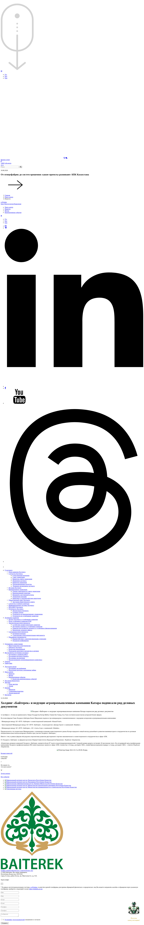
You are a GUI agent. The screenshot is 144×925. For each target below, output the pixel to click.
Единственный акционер (21, 575)
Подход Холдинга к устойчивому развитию (23, 619)
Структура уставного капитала (19, 603)
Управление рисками (20, 596)
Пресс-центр (9, 197)
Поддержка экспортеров (17, 658)
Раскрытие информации (21, 640)
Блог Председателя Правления (11, 204)
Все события (5, 777)
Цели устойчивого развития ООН (20, 621)
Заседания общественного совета (24, 602)
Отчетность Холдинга (16, 609)
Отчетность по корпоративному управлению (28, 614)
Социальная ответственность (18, 632)
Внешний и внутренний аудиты (23, 595)
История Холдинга (15, 588)
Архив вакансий (14, 693)
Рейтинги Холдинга (15, 647)
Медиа (7, 211)
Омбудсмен (8, 663)
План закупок (13, 684)
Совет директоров (19, 577)
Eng (6, 78)
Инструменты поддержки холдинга (16, 653)
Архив (11, 686)
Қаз (6, 76)
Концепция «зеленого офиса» (22, 630)
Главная (7, 195)
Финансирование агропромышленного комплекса (25, 660)
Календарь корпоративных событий (25, 679)
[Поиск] (64, 158)
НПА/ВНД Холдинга (16, 607)
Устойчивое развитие (12, 618)
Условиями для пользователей (15, 920)
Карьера (7, 688)
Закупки (7, 682)
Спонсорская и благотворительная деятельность (29, 635)
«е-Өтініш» (34, 887)
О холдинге (8, 570)
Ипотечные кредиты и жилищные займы (22, 670)
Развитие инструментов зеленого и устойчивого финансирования (35, 628)
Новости (7, 209)
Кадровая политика (19, 633)
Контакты (8, 695)
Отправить (5, 923)
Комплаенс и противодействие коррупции (27, 598)
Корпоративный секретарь (21, 593)
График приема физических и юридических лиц (17, 870)
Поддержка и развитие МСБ (18, 654)
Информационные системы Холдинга (21, 605)
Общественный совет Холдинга (19, 600)
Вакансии (12, 689)
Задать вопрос (5, 773)
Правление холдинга (19, 581)
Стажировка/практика (16, 691)
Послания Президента (12, 681)
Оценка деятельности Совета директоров (26, 591)
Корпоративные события (13, 212)
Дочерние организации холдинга (24, 586)
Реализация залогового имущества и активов (24, 651)
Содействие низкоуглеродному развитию (26, 625)
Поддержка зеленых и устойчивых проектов (27, 626)
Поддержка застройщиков (17, 668)
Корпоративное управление (18, 589)
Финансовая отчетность (21, 611)
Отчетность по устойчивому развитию (25, 616)
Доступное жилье (10, 666)
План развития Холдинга (17, 572)
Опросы (7, 661)
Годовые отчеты (18, 612)
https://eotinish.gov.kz (36, 889)
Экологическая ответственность (19, 623)
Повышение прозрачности (17, 637)
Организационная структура (22, 584)
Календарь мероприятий (17, 649)
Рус (6, 74)
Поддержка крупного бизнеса (19, 656)
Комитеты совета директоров (22, 579)
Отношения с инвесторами (14, 644)
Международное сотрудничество (20, 646)
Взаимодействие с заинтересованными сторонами (29, 639)
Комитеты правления (20, 582)
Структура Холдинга (16, 574)
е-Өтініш (4, 202)
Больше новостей (6, 753)
